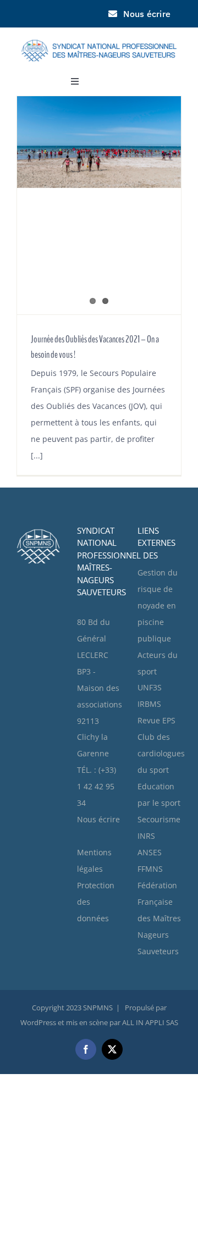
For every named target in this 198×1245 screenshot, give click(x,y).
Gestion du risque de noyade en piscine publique (158, 605)
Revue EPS (156, 720)
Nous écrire (98, 819)
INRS (146, 836)
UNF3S (150, 687)
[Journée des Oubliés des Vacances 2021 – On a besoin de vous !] (99, 205)
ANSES (150, 852)
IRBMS (149, 704)
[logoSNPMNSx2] (99, 34)
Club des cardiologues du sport (161, 753)
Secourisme (159, 819)
